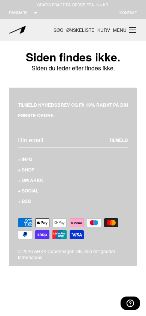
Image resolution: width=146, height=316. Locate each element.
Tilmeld (118, 140)
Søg (58, 30)
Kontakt (128, 12)
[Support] (130, 303)
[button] (125, 29)
